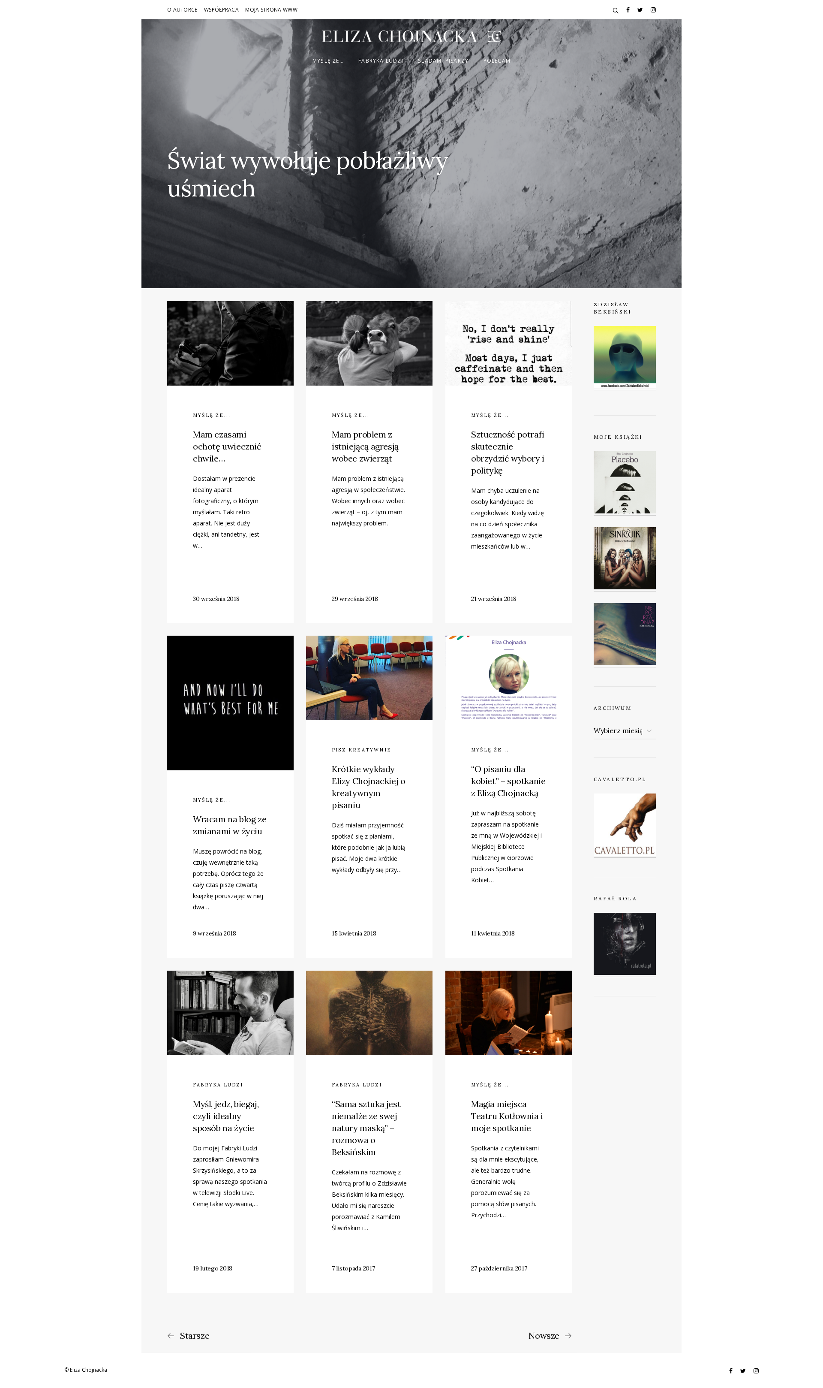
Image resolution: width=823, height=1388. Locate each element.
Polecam (497, 60)
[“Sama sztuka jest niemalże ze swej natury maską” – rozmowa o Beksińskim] (369, 1132)
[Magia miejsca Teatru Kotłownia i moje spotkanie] (508, 1132)
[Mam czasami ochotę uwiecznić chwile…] (230, 462)
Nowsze (544, 1335)
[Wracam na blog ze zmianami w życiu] (230, 797)
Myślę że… (328, 60)
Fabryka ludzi (380, 60)
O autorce (182, 9)
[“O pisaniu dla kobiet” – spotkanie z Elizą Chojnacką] (508, 797)
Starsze (194, 1335)
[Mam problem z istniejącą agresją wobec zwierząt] (369, 462)
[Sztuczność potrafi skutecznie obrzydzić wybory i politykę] (508, 462)
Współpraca (221, 9)
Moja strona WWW (271, 9)
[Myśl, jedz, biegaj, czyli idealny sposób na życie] (230, 1132)
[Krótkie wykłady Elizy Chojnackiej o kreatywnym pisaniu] (369, 797)
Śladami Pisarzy (443, 60)
